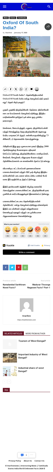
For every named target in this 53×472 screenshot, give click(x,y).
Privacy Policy (15, 461)
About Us (28, 461)
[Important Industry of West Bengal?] (10, 358)
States (12, 18)
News (6, 18)
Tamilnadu (22, 18)
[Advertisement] (26, 422)
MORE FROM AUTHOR (35, 333)
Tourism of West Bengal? (32, 341)
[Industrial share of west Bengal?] (10, 371)
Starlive (8, 33)
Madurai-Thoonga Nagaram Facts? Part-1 (38, 286)
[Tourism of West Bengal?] (10, 344)
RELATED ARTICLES (13, 333)
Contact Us (39, 461)
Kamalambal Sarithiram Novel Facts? (14, 286)
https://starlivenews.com (26, 320)
